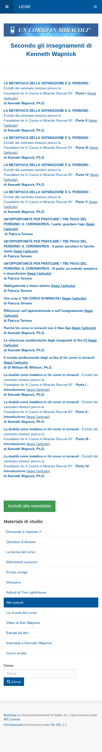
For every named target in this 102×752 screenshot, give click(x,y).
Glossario (13, 582)
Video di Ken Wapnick (23, 623)
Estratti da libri (17, 633)
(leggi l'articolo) (26, 251)
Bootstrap (10, 715)
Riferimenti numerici (21, 562)
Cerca (8, 665)
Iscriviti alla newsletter (29, 506)
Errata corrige (17, 572)
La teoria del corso (20, 552)
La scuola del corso (21, 613)
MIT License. (12, 719)
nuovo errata (16, 653)
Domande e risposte (22, 532)
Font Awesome (14, 725)
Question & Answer (21, 542)
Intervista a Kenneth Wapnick (29, 643)
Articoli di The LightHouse (26, 592)
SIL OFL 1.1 (59, 725)
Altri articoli (14, 602)
